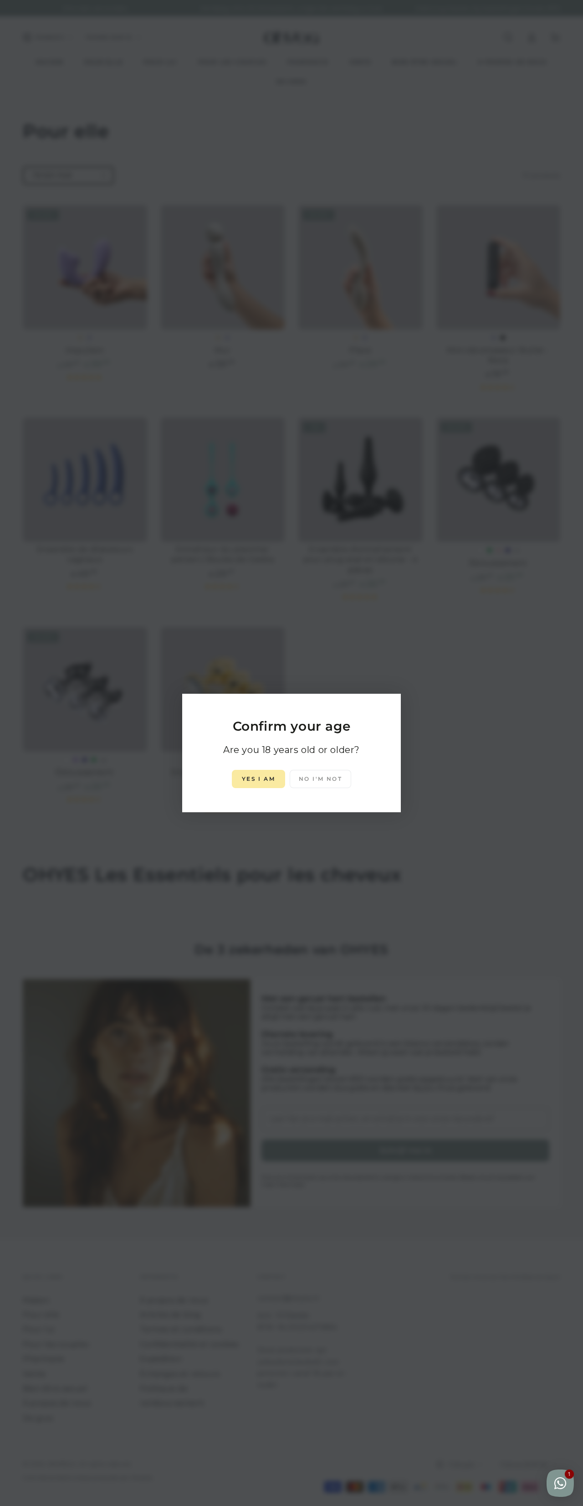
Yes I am (258, 778)
